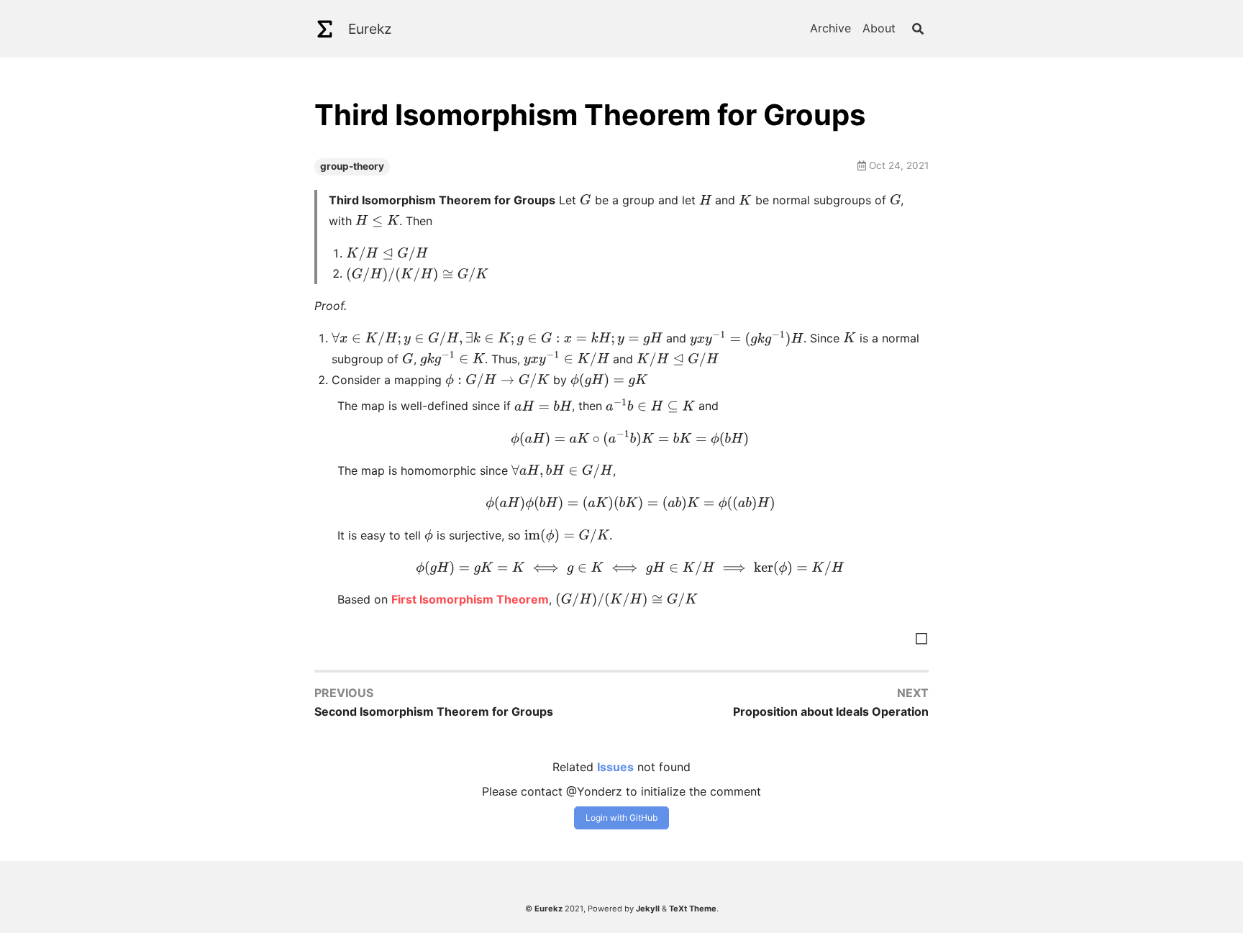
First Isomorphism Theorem (470, 599)
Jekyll (648, 909)
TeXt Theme (692, 909)
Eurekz (369, 28)
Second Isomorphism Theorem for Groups (433, 711)
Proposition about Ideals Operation (831, 711)
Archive (830, 28)
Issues (615, 767)
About (879, 28)
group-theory (352, 166)
